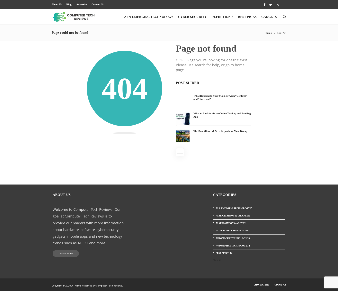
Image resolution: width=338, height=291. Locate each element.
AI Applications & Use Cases (233, 215)
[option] (213, 118)
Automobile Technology (233, 238)
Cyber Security (192, 16)
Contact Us (97, 4)
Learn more (65, 253)
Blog (69, 4)
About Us (57, 4)
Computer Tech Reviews (109, 285)
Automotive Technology (233, 245)
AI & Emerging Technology (148, 16)
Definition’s (222, 16)
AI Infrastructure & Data (232, 230)
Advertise (81, 4)
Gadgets (269, 16)
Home (268, 32)
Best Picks (247, 16)
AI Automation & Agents (231, 223)
